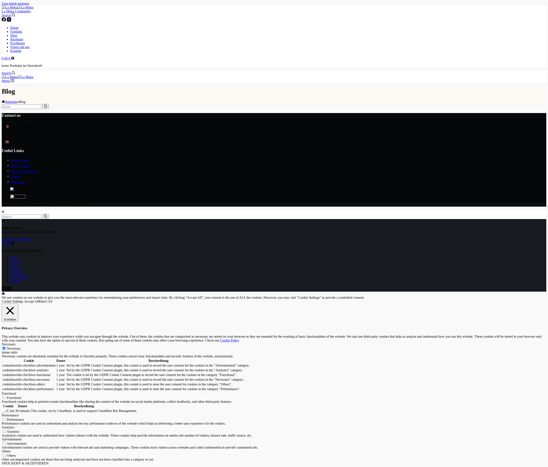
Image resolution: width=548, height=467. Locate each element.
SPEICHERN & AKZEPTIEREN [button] (25, 463)
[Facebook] (4, 20)
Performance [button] (10, 415)
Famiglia (16, 31)
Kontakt (15, 51)
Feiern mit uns (20, 47)
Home (14, 28)
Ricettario (16, 39)
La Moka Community (16, 11)
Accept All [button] (31, 301)
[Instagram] (9, 20)
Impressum (17, 182)
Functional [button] (9, 393)
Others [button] (6, 451)
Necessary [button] (9, 344)
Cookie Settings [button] (12, 301)
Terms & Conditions (24, 171)
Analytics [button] (8, 427)
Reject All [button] (45, 301)
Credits (15, 176)
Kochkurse (17, 43)
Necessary (14, 348)
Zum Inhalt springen (15, 3)
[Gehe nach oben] (3, 293)
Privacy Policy (20, 166)
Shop (13, 35)
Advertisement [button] (11, 439)
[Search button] (45, 106)
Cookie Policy (20, 160)
